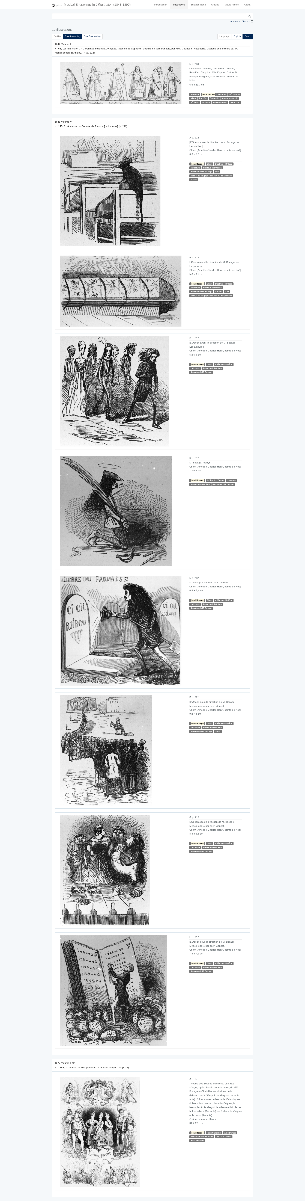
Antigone (195, 94)
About (247, 4)
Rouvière (203, 98)
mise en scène (197, 1141)
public (218, 731)
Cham (209, 164)
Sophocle (214, 98)
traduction (235, 102)
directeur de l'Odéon (212, 168)
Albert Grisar (230, 1133)
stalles (194, 180)
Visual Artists (232, 4)
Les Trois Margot (223, 1137)
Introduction (160, 4)
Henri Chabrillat (214, 1133)
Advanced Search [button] (240, 21)
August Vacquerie (230, 98)
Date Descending (92, 36)
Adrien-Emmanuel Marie (202, 1137)
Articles (215, 4)
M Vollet (195, 102)
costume (206, 102)
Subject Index (198, 4)
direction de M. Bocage (201, 172)
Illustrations (179, 4)
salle (217, 172)
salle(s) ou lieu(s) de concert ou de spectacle (211, 176)
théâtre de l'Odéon (223, 164)
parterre (218, 292)
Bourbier (222, 94)
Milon (193, 98)
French (247, 36)
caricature (195, 168)
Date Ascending (72, 36)
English (237, 36)
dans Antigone (220, 102)
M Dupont (234, 94)
